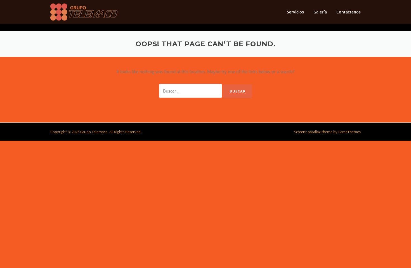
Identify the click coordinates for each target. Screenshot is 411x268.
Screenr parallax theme (313, 131)
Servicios (295, 12)
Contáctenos (348, 12)
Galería (320, 12)
